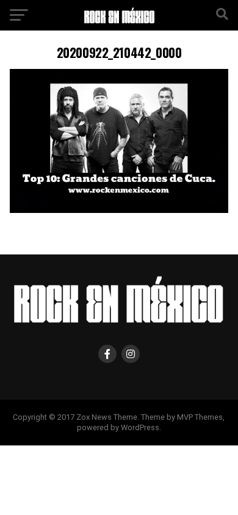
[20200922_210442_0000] (119, 209)
